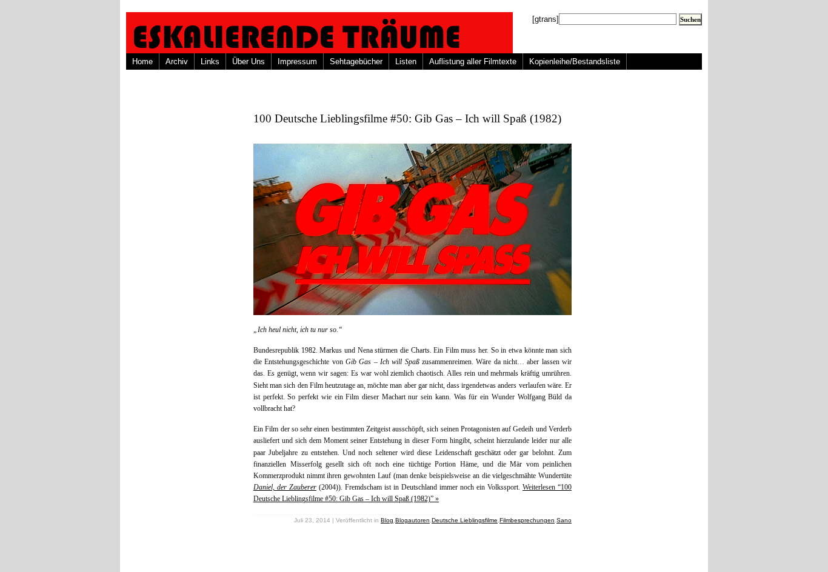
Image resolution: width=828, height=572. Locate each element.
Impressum (297, 61)
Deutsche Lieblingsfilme (465, 520)
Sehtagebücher (356, 61)
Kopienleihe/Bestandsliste (574, 61)
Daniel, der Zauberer (284, 487)
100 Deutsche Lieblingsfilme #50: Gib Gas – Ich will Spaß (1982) (407, 118)
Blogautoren (412, 520)
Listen (405, 61)
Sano (564, 520)
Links (210, 61)
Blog (387, 520)
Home (142, 61)
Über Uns (248, 61)
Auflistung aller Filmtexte (472, 61)
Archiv (176, 61)
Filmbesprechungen (527, 520)
